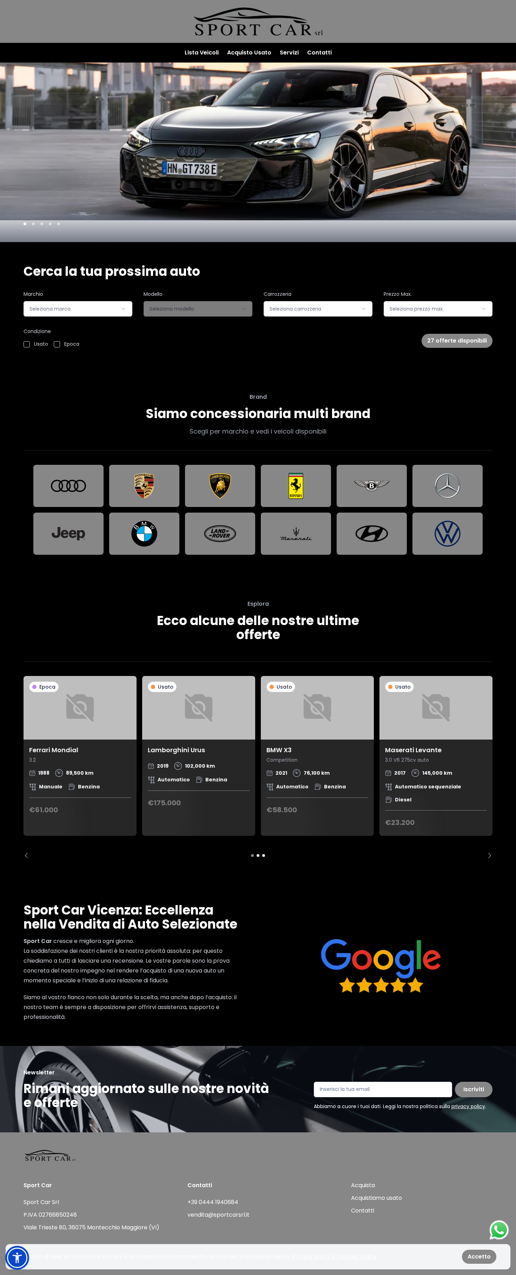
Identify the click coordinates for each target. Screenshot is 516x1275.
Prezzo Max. (398, 294)
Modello (153, 294)
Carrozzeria (277, 294)
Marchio (33, 294)
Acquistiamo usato (376, 1198)
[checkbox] (27, 344)
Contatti (319, 52)
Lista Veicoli (202, 52)
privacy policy (468, 1106)
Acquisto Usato (249, 52)
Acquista (363, 1185)
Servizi (289, 52)
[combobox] (78, 309)
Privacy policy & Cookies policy (334, 1257)
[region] (258, 767)
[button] (17, 1258)
